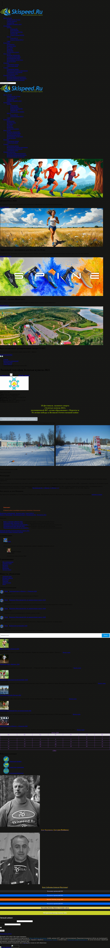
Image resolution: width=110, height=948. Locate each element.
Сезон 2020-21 (7, 364)
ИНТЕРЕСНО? (4, 305)
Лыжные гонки (11, 122)
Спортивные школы (13, 146)
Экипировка (10, 99)
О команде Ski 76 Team (13, 96)
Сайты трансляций (12, 142)
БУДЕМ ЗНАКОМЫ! (6, 355)
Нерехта (2, 515)
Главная (5, 359)
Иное (4, 584)
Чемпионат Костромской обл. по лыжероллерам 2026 (15, 710)
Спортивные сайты (12, 150)
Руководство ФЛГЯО (16, 108)
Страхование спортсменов (14, 149)
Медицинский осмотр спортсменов (17, 147)
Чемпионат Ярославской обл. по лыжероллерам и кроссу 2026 (27, 600)
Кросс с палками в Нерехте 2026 (13, 521)
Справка (5, 144)
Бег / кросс (10, 124)
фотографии (9, 515)
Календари (6, 119)
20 (55, 744)
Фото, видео (7, 130)
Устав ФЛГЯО (14, 107)
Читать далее (66, 652)
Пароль (2, 924)
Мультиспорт (11, 121)
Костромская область (19, 515)
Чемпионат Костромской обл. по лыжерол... (16, 528)
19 (40, 744)
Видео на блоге (11, 138)
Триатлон (9, 125)
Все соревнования (8, 562)
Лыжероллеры (7, 582)
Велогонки (10, 127)
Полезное (6, 139)
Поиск (106, 635)
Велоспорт (6, 579)
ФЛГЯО (9, 104)
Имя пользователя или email (8, 921)
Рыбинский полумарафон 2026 (18, 625)
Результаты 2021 (41, 515)
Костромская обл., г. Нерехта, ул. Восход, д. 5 (46, 488)
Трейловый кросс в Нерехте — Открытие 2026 (23, 591)
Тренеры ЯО (14, 110)
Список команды (12, 98)
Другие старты (7, 569)
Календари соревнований (10, 361)
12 (40, 741)
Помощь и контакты (9, 152)
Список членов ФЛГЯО (17, 112)
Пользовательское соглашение (16, 156)
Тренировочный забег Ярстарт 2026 (13, 526)
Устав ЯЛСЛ (14, 115)
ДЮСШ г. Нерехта (24, 375)
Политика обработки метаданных (17, 155)
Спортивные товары (13, 141)
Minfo (9, 541)
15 (86, 741)
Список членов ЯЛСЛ (16, 116)
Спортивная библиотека (16, 773)
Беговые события (8, 578)
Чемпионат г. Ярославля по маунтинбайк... (16, 524)
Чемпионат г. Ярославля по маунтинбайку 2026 (14, 679)
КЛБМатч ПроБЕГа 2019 (14, 101)
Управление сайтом (6, 933)
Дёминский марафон (15, 761)
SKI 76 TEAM (7, 95)
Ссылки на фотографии (14, 133)
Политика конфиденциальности (16, 153)
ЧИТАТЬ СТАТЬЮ (5, 256)
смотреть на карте (97, 494)
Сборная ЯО (14, 105)
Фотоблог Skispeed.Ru (13, 132)
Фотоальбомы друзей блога (15, 136)
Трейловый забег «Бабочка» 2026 (13, 523)
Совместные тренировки (16, 767)
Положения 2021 (31, 515)
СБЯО (8, 118)
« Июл (54, 750)
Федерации (6, 102)
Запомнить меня (7, 927)
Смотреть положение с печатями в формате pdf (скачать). (18, 419)
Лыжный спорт (7, 576)
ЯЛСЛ (9, 113)
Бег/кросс (5, 565)
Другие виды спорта (13, 129)
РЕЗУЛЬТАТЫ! (4, 207)
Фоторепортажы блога (13, 135)
